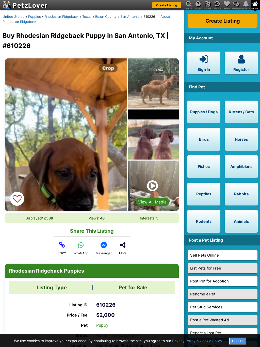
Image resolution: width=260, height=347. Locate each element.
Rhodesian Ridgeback (61, 16)
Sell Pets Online (204, 255)
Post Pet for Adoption (209, 281)
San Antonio (130, 16)
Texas (86, 16)
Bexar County (106, 16)
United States (13, 16)
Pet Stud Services (206, 307)
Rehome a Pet (202, 294)
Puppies (34, 16)
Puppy (102, 325)
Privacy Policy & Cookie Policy (197, 341)
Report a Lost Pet (205, 332)
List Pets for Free (205, 268)
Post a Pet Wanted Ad (209, 320)
